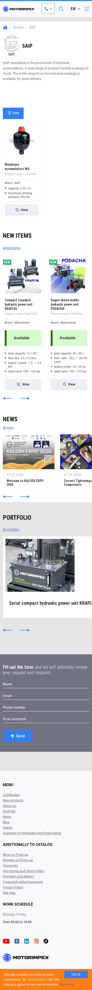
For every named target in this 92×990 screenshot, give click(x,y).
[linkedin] (26, 941)
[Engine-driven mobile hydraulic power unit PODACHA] (69, 275)
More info (66, 984)
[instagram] (36, 941)
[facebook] (16, 941)
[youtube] (6, 941)
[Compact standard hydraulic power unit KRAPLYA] (23, 275)
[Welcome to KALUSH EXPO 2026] (28, 462)
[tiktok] (45, 941)
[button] (8, 398)
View (24, 210)
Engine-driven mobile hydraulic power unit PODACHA (65, 304)
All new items (11, 248)
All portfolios (11, 530)
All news (8, 428)
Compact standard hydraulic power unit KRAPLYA (19, 304)
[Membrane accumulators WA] (21, 141)
